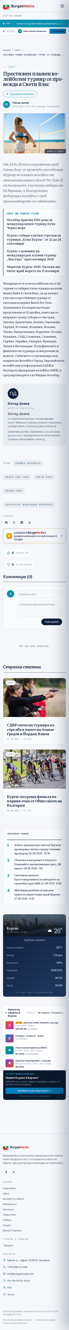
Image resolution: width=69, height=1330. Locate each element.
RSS (9, 1287)
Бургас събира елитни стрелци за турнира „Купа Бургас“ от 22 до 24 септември (34, 239)
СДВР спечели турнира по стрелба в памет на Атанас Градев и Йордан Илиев (30, 729)
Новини (7, 1220)
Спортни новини (12, 16)
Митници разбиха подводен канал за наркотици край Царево (37, 892)
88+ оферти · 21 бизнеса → (50, 1013)
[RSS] (14, 1172)
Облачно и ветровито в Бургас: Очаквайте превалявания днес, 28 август (37, 864)
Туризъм (8, 1245)
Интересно (10, 1204)
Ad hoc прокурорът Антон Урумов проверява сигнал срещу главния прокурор (37, 849)
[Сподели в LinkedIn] (21, 522)
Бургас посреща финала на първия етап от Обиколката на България (34, 801)
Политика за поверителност (17, 1319)
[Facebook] (6, 1172)
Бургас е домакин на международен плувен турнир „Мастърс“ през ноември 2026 (31, 255)
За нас (10, 1294)
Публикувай (52, 621)
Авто (6, 1193)
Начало (7, 50)
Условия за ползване (45, 1319)
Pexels (60, 151)
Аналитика (9, 1188)
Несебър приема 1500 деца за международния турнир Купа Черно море (31, 224)
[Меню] (62, 6)
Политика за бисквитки (15, 1323)
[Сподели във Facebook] (6, 522)
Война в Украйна (12, 1230)
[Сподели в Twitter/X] (14, 522)
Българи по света (13, 1198)
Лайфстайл (9, 1214)
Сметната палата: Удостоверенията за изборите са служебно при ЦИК (37, 879)
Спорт (17, 50)
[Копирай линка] (29, 522)
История (8, 1209)
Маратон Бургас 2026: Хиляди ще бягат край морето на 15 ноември (33, 269)
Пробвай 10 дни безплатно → (34, 1090)
